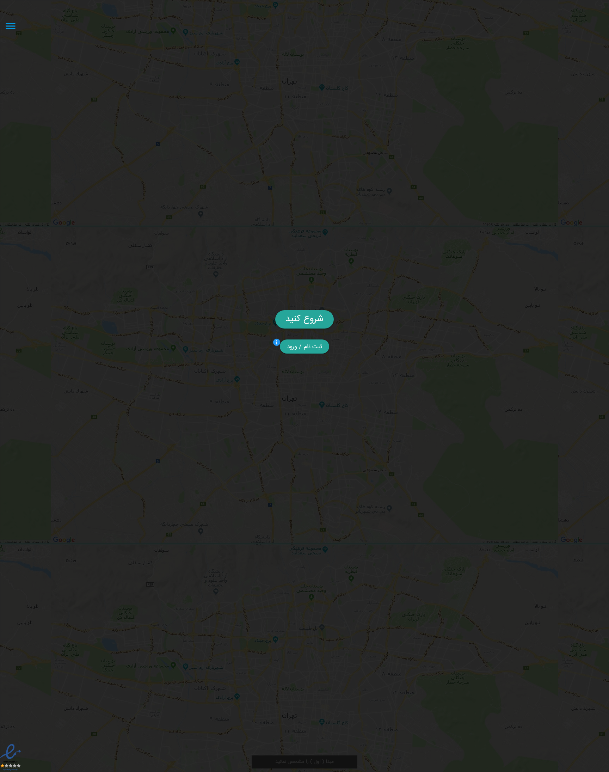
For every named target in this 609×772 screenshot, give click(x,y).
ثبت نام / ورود (304, 347)
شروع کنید (304, 319)
